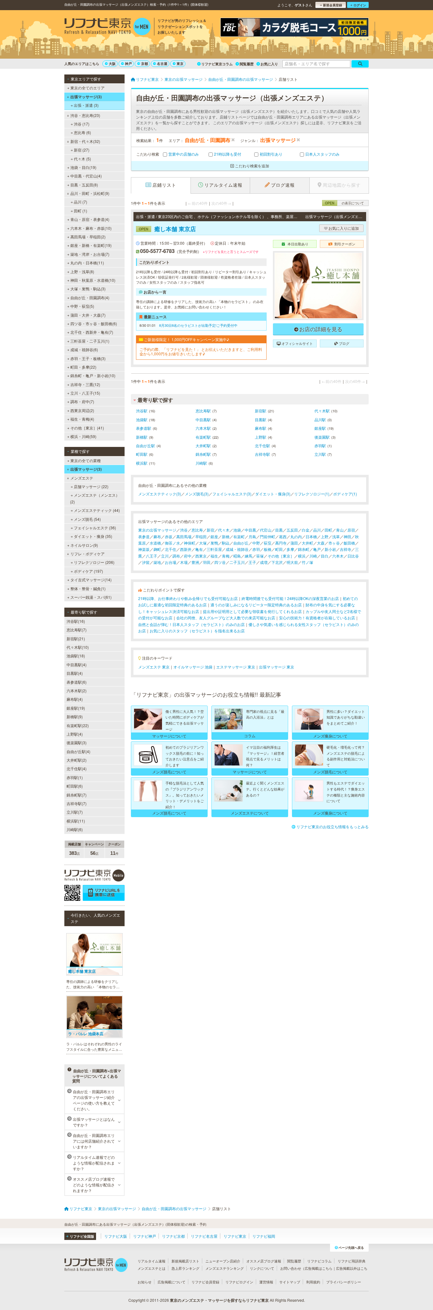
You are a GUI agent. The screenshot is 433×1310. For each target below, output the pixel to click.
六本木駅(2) (77, 690)
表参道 (144, 536)
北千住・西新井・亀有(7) (91, 332)
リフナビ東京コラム (217, 63)
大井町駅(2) (77, 760)
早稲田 (201, 536)
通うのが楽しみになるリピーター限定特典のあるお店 (256, 604)
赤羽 (256, 549)
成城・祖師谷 (237, 549)
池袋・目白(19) (83, 167)
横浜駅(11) (76, 820)
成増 (264, 562)
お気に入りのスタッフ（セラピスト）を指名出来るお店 (197, 630)
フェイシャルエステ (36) (95, 527)
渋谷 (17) (81, 123)
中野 (256, 542)
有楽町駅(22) (78, 725)
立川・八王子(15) (85, 393)
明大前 (292, 562)
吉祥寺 (345, 549)
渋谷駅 (141, 410)
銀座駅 (320, 428)
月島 (252, 536)
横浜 (302, 555)
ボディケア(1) (345, 493)
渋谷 (184, 529)
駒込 (225, 542)
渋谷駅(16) (76, 621)
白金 (305, 529)
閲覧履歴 (247, 63)
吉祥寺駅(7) (77, 803)
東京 (180, 63)
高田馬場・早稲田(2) (88, 236)
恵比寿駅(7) (77, 629)
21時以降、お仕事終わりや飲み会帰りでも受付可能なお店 (188, 598)
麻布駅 (260, 428)
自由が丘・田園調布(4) (89, 297)
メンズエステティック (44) (97, 510)
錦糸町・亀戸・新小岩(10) (92, 375)
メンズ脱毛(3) (197, 493)
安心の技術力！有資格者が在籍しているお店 (317, 617)
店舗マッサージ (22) (91, 486)
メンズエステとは (151, 1268)
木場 (184, 562)
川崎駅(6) (75, 829)
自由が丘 (241, 542)
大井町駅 (203, 445)
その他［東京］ (281, 555)
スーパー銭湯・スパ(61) (91, 597)
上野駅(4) (75, 734)
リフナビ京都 (173, 1236)
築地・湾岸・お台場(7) (89, 254)
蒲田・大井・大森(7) (88, 315)
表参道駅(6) (77, 682)
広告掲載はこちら (319, 1268)
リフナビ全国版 (82, 1236)
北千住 (170, 549)
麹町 (157, 549)
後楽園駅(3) (77, 742)
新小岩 (330, 549)
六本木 (338, 555)
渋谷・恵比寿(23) (85, 115)
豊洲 (195, 562)
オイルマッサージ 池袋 (192, 666)
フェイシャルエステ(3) (231, 493)
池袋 (237, 529)
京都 (144, 63)
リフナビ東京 (234, 1236)
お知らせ (145, 1281)
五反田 (292, 529)
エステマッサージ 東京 (235, 666)
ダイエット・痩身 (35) (93, 536)
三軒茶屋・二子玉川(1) (89, 341)
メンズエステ (81, 478)
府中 (187, 555)
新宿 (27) (81, 149)
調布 (176, 555)
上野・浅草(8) (82, 271)
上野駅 (260, 437)
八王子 (151, 555)
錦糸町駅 (203, 454)
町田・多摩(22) (83, 367)
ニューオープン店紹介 (222, 1260)
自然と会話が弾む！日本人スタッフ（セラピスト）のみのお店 (191, 624)
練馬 (248, 555)
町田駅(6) (75, 786)
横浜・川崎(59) (83, 436)
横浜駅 (141, 463)
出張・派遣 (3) (86, 105)
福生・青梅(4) (82, 419)
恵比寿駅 (203, 410)
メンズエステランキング (224, 1268)
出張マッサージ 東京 (276, 666)
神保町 (189, 542)
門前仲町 (267, 536)
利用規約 (313, 1281)
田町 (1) (80, 210)
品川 (317, 529)
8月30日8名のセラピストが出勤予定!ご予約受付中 (198, 325)
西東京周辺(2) (82, 410)
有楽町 (239, 536)
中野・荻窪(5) (82, 306)
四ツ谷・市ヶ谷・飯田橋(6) (93, 323)
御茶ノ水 (172, 542)
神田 (347, 536)
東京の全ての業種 (85, 460)
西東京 (201, 555)
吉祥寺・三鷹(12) (85, 384)
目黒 (279, 529)
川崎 (313, 555)
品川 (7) (80, 201)
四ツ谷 (220, 562)
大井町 (307, 542)
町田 (279, 549)
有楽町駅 (203, 437)
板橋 (267, 549)
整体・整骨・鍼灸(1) (88, 588)
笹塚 (260, 555)
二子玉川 (237, 562)
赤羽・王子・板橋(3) (88, 358)
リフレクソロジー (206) (94, 562)
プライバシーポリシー (343, 1281)
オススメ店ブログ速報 (263, 1260)
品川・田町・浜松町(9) (89, 193)
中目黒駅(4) (77, 664)
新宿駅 (260, 410)
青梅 (225, 555)
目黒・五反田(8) (84, 184)
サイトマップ (289, 1281)
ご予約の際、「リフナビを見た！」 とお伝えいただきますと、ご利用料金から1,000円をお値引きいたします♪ (200, 351)
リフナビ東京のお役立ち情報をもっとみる (332, 826)
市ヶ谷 (334, 542)
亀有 (199, 549)
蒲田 (294, 542)
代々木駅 (322, 410)
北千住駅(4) (77, 768)
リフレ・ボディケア (87, 553)
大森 (321, 542)
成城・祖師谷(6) (84, 349)
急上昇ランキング (185, 1268)
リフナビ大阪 (115, 1236)
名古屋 (162, 63)
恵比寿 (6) (82, 132)
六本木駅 (203, 428)
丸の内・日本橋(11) (87, 262)
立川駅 (320, 454)
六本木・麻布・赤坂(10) (91, 228)
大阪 (112, 63)
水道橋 (155, 542)
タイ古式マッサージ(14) (91, 579)
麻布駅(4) (75, 699)
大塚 (203, 542)
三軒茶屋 (214, 549)
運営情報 (266, 1281)
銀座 (214, 536)
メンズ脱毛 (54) (87, 519)
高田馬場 (183, 536)
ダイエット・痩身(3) (272, 493)
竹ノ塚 (307, 562)
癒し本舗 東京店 (167, 229)
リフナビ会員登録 (205, 1281)
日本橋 (311, 536)
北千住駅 (262, 445)
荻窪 (267, 542)
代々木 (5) (82, 158)
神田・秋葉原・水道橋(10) (92, 280)
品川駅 (320, 419)
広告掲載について (171, 1281)
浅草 (336, 536)
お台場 (170, 562)
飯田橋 (349, 542)
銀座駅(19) (76, 708)
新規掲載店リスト (185, 1260)
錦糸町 (303, 549)
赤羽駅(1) (75, 777)
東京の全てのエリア (87, 87)
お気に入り (269, 63)
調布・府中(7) (82, 401)
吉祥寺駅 (262, 454)
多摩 (290, 549)
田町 (328, 529)
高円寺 (281, 542)
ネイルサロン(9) (84, 545)
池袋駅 (141, 419)
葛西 (283, 536)
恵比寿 (197, 529)
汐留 (146, 562)
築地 (157, 562)
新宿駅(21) (76, 638)
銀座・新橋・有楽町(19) (91, 245)
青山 (340, 529)
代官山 (265, 529)
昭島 (237, 555)
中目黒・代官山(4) (86, 175)
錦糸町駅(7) (77, 794)
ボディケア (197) (88, 571)
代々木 (223, 529)
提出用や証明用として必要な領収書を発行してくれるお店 (252, 611)
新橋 (225, 536)
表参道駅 (143, 428)
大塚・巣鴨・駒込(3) (88, 288)
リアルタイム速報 (151, 1260)
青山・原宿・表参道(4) (89, 219)
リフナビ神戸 (144, 1236)
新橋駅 (141, 437)
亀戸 (317, 549)
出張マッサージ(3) (86, 97)
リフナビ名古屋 (204, 1236)
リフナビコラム (319, 1260)
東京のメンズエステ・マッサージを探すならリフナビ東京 (219, 1300)
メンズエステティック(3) (159, 493)
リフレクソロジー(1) (311, 493)
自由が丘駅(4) (78, 751)
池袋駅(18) (76, 655)
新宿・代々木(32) (85, 141)
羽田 (206, 562)
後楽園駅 (322, 437)
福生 (214, 555)
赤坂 (168, 536)
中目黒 (250, 529)
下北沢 (277, 562)
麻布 (157, 536)
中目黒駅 (203, 419)
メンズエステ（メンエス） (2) (95, 498)
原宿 (351, 529)
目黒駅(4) (75, 673)
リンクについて (262, 1268)
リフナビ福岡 (263, 1236)
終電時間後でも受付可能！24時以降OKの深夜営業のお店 (290, 598)
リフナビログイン (239, 1281)
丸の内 (296, 536)
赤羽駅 (320, 445)
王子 (252, 562)
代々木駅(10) (78, 647)
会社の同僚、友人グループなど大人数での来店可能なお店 (225, 617)
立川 (165, 555)
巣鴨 (214, 542)
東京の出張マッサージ (157, 529)
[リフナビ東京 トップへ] (107, 27)
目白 (324, 555)
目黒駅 (260, 419)
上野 (324, 536)
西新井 (185, 549)
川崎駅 (201, 463)
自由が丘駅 (145, 445)
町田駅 (141, 454)
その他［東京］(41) (87, 427)
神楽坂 (144, 549)
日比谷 (353, 555)
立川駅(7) (75, 812)
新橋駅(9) (75, 716)
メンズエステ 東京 (154, 666)
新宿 (210, 529)
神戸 (128, 63)
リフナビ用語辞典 (351, 1260)
